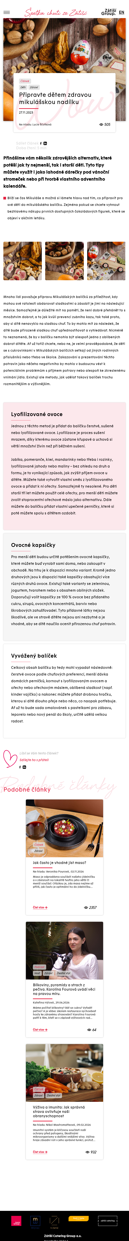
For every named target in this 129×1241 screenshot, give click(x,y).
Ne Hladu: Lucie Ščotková (35, 124)
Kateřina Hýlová (43, 1002)
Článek (24, 81)
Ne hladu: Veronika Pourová (51, 871)
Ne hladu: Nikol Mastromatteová (54, 1125)
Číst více (38, 907)
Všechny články (20, 21)
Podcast (39, 967)
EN (121, 12)
